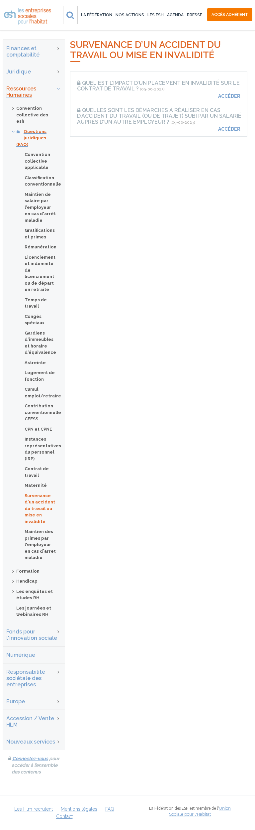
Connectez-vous (30, 758)
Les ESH (155, 15)
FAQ (109, 809)
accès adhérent (230, 14)
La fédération (96, 15)
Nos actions (130, 15)
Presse (194, 15)
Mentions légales (79, 809)
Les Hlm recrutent (33, 809)
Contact (64, 816)
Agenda (175, 15)
